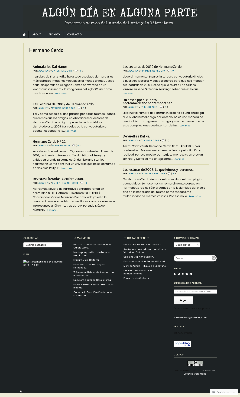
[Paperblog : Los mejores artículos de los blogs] (182, 345)
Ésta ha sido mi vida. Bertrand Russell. (145, 261)
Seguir (183, 300)
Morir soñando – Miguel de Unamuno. (145, 265)
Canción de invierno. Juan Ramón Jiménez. (138, 272)
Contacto (74, 34)
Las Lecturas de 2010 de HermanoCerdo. (153, 67)
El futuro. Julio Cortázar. (86, 259)
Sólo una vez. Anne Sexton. (139, 256)
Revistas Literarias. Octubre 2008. (58, 179)
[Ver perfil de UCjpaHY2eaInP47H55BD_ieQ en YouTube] (190, 274)
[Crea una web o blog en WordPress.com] (21, 391)
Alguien (43, 70)
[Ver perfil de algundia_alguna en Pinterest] (186, 274)
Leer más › (61, 93)
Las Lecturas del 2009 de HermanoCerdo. (64, 104)
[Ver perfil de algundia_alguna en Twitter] (178, 274)
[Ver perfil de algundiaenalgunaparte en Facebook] (175, 274)
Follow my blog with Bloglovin (190, 317)
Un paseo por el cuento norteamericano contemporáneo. (148, 101)
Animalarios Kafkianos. (50, 67)
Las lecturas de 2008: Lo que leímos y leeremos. (158, 170)
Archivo (54, 34)
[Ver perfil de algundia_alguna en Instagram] (182, 274)
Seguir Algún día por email (188, 283)
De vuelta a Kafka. (136, 136)
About (36, 34)
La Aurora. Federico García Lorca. (92, 279)
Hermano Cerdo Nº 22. (50, 142)
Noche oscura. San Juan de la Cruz (143, 244)
